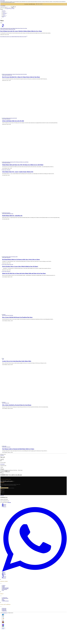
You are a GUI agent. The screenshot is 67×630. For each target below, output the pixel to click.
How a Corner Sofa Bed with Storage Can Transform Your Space (17, 317)
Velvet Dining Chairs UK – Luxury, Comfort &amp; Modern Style (17, 171)
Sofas (4, 14)
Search (1, 7)
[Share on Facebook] (2, 26)
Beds (3, 16)
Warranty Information (5, 588)
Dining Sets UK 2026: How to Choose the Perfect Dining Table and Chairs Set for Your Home (24, 273)
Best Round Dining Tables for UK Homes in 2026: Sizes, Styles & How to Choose (21, 259)
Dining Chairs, (4, 169)
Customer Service (4, 597)
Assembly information (5, 587)
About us (3, 586)
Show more (2, 455)
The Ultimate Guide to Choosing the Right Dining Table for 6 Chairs (18, 448)
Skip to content (2, 0)
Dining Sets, (7, 29)
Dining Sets (4, 13)
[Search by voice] (15, 7)
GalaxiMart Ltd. (5, 612)
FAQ (3, 599)
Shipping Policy (4, 610)
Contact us (3, 585)
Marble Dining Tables (12, 29)
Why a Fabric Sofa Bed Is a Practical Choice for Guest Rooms (16, 405)
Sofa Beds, (5, 315)
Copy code (8, 471)
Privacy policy (4, 609)
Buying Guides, (2, 29)
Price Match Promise (5, 598)
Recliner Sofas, (9, 264)
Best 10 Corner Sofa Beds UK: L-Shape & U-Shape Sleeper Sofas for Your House (21, 77)
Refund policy (4, 608)
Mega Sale (3, 10)
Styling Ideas (8, 169)
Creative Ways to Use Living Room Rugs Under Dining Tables (16, 361)
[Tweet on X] (3, 25)
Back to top (2, 495)
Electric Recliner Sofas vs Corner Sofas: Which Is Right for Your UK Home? (20, 266)
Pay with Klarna (4, 589)
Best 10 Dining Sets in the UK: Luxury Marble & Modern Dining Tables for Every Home (21, 31)
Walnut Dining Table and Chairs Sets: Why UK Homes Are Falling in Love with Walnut (22, 164)
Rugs (3, 359)
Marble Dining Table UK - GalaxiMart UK (12, 215)
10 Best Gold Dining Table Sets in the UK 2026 (13, 120)
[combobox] (7, 7)
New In (4, 12)
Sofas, (8, 315)
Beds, (3, 315)
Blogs (3, 590)
